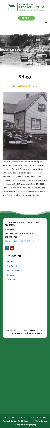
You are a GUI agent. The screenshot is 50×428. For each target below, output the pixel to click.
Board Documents (15, 270)
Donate (10, 275)
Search (26, 18)
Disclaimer (25, 421)
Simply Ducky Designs (23, 425)
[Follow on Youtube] (12, 248)
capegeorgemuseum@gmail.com (19, 241)
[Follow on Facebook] (7, 248)
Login (35, 425)
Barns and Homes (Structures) (24, 86)
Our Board (12, 266)
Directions (11, 279)
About (10, 261)
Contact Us (15, 421)
